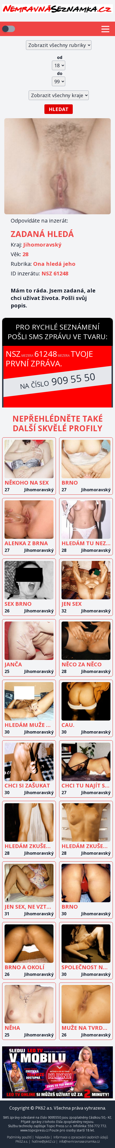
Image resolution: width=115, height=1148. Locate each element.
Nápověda (42, 1137)
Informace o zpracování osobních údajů (80, 1137)
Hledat (58, 109)
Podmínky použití (19, 1137)
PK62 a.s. (22, 1141)
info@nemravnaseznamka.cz (79, 1141)
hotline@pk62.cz (43, 1141)
